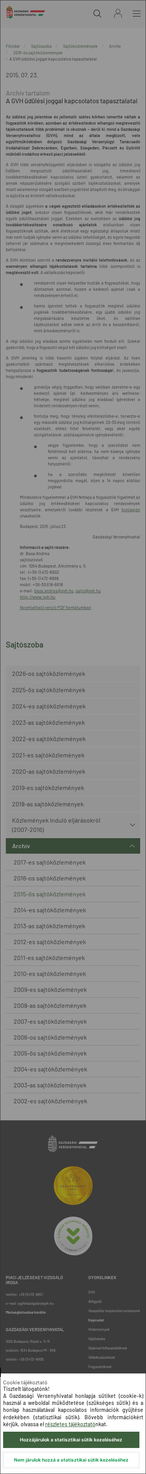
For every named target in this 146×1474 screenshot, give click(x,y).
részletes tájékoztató (70, 1424)
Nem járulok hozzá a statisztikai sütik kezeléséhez (71, 1460)
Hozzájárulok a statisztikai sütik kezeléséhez (71, 1440)
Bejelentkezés (118, 13)
